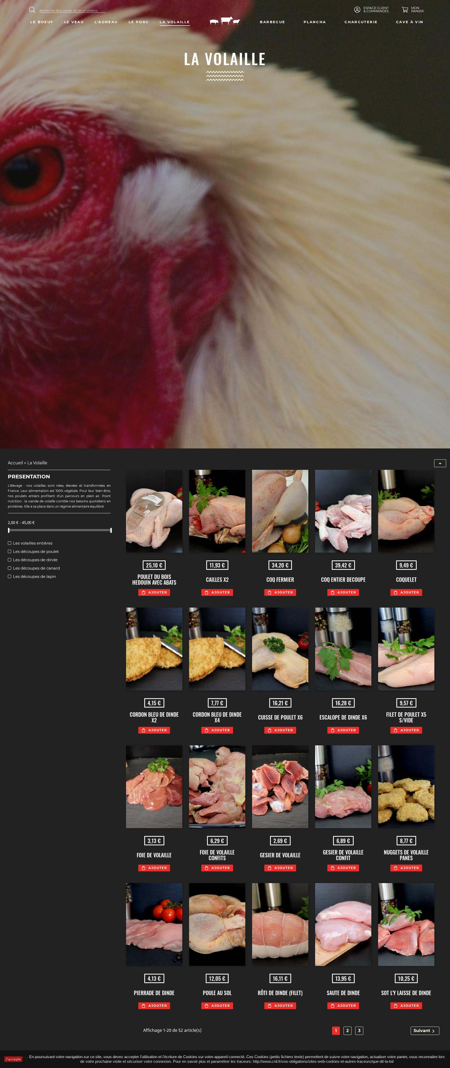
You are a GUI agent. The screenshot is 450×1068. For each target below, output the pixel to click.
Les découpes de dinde (35, 559)
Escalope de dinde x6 (343, 717)
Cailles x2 (217, 579)
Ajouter (157, 592)
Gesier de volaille (280, 855)
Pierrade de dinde (154, 993)
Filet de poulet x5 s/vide (406, 717)
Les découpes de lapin (34, 576)
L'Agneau (106, 22)
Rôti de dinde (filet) (280, 993)
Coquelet (406, 579)
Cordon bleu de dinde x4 (217, 717)
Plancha (315, 22)
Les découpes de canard (36, 568)
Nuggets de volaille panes (406, 855)
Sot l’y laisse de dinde (406, 993)
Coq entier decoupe (343, 579)
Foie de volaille (154, 855)
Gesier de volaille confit (343, 855)
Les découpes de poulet (36, 551)
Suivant (425, 1031)
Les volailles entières (32, 543)
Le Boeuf (41, 22)
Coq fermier (280, 579)
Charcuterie (361, 22)
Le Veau (74, 22)
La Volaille (175, 22)
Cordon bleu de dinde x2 (154, 717)
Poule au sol (217, 993)
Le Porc (139, 22)
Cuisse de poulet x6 (280, 717)
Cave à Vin (410, 22)
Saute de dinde (343, 993)
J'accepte (13, 1059)
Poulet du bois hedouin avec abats (154, 579)
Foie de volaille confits (217, 855)
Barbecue (272, 22)
